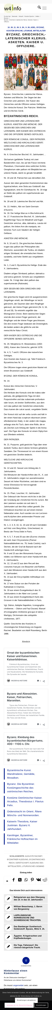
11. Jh (16, 27)
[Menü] (44, 8)
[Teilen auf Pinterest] (32, 880)
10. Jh (10, 27)
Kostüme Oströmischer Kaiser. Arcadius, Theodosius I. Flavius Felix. (25, 801)
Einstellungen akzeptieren (26, 1000)
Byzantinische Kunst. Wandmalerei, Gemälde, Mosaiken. (21, 774)
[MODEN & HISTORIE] (21, 8)
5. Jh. (22, 27)
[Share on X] (20, 880)
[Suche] (38, 8)
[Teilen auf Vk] (39, 880)
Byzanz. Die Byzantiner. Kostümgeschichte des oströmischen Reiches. (21, 788)
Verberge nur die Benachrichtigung (19, 1005)
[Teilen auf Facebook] (13, 880)
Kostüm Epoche (15, 31)
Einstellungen (41, 1005)
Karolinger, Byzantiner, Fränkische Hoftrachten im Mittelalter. (22, 839)
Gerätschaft (22, 863)
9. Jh (28, 27)
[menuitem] (38, 8)
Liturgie (28, 31)
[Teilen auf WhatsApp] (26, 880)
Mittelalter (39, 31)
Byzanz (40, 27)
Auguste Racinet (33, 856)
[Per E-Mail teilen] (7, 881)
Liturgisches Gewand (33, 866)
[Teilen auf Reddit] (45, 880)
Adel (33, 27)
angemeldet (18, 985)
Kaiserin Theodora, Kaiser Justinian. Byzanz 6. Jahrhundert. (22, 825)
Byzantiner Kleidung (17, 859)
